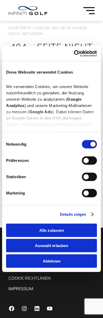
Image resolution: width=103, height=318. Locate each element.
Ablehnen (51, 261)
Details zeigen (73, 214)
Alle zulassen (51, 230)
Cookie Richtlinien (29, 278)
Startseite (19, 27)
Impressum (20, 288)
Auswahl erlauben (51, 245)
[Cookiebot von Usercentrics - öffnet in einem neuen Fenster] (74, 53)
